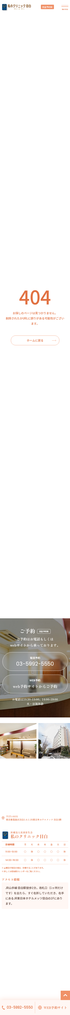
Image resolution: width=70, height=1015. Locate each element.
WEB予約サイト (55, 1007)
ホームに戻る (35, 340)
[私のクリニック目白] (16, 7)
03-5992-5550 (20, 1007)
